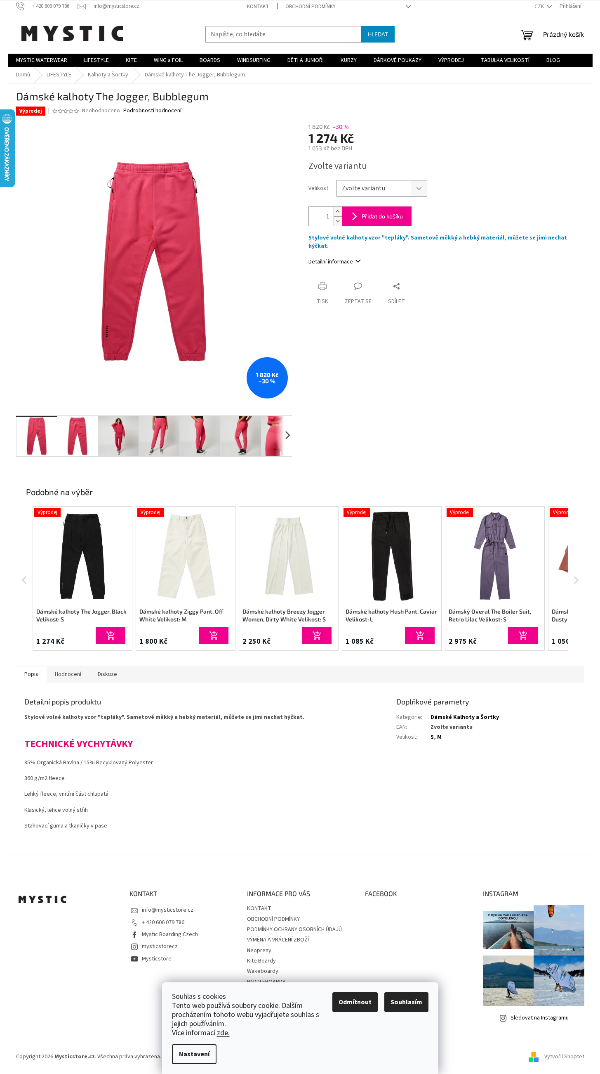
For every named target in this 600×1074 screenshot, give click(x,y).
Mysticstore (157, 959)
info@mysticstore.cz (167, 910)
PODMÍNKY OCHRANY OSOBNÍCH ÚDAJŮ (294, 929)
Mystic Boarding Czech (170, 934)
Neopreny (259, 950)
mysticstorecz (160, 946)
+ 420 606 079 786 (163, 922)
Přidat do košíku (382, 216)
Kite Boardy (261, 961)
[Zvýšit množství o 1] (338, 211)
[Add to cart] (110, 635)
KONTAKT (258, 6)
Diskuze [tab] (107, 674)
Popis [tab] (31, 674)
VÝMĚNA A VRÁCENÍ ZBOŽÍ (278, 940)
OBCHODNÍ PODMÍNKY (310, 6)
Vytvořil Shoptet (564, 1057)
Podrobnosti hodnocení (152, 111)
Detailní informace (330, 262)
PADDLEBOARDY (266, 982)
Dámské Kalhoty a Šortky (465, 717)
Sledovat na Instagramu (540, 1018)
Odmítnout (355, 1002)
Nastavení (194, 1054)
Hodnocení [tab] (68, 674)
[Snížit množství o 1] (338, 221)
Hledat (378, 34)
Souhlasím (406, 1002)
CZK (539, 6)
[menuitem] (41, 60)
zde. (223, 1033)
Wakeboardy (262, 971)
